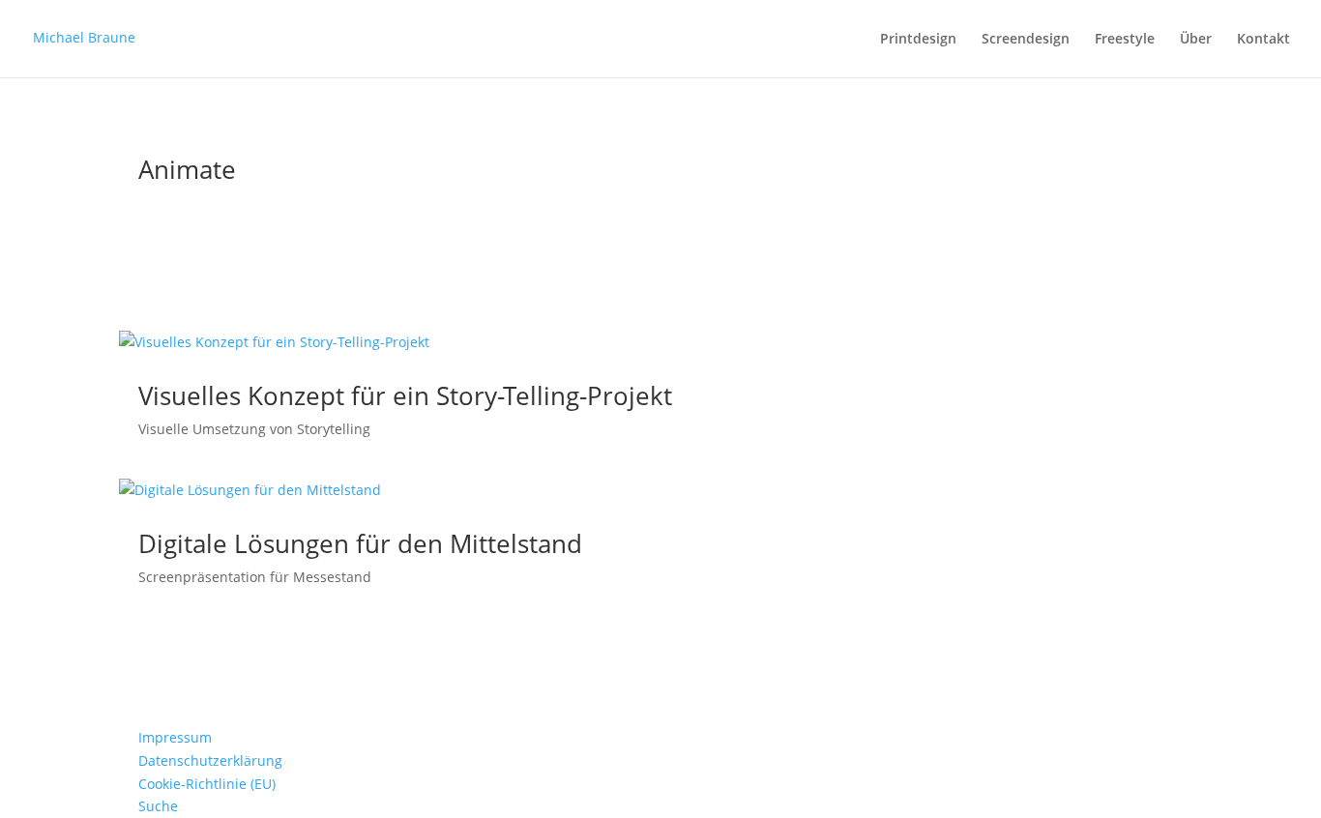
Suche (158, 806)
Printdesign (918, 39)
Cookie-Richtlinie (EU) (207, 783)
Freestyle (1125, 39)
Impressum (175, 737)
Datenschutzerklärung (210, 760)
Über (1196, 39)
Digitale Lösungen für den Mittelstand (360, 543)
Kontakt (1263, 39)
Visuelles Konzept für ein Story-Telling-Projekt (405, 395)
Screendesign (1026, 39)
